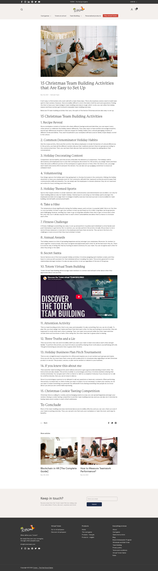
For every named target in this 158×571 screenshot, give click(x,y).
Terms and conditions (120, 550)
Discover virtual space (58, 532)
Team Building (117, 545)
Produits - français (88, 535)
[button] (21, 9)
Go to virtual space (57, 529)
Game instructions (119, 535)
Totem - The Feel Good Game (43, 568)
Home (84, 529)
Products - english (88, 537)
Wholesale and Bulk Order (121, 542)
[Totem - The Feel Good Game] (79, 9)
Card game (116, 532)
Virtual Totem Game (119, 553)
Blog (114, 537)
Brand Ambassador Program (122, 540)
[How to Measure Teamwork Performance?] (98, 451)
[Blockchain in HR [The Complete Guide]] (59, 451)
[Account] (132, 9)
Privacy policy (117, 548)
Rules (114, 555)
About (115, 529)
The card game (87, 532)
